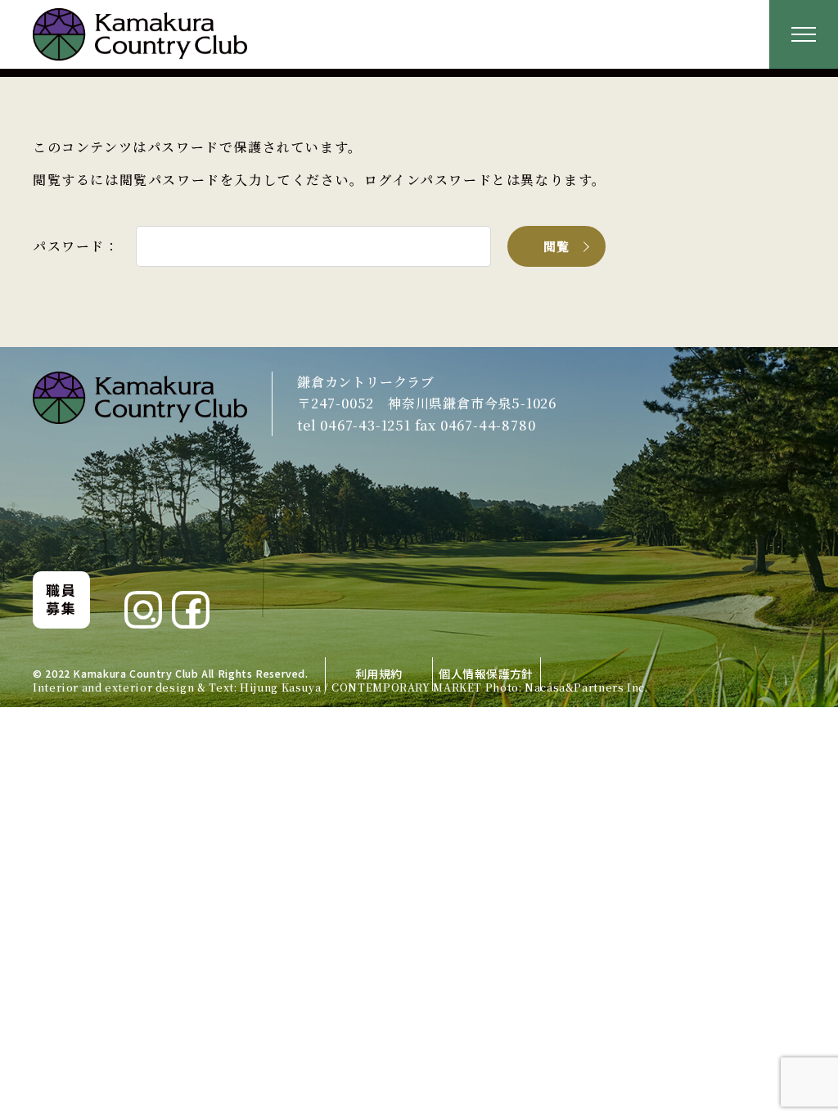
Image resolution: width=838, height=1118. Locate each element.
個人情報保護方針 (486, 673)
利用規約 (379, 673)
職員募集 (61, 598)
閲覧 (556, 246)
